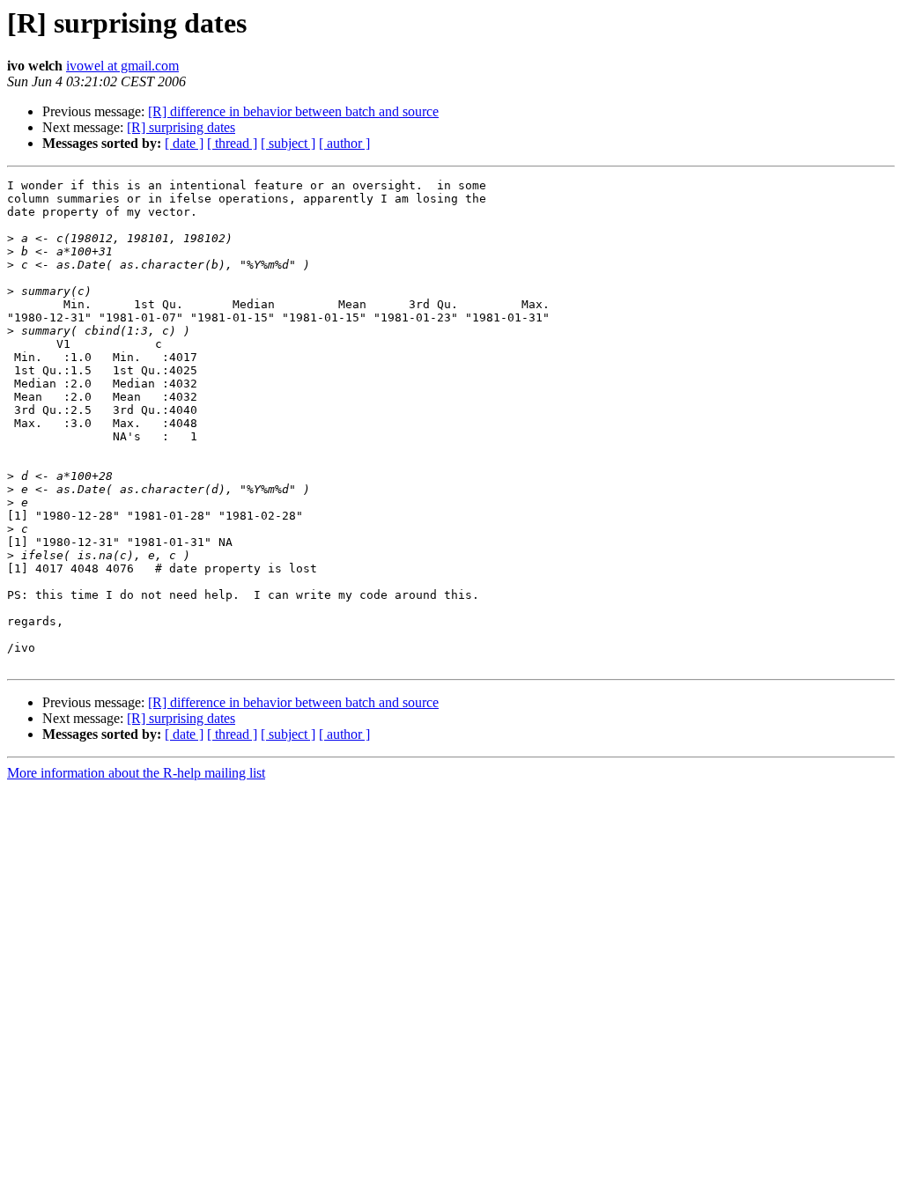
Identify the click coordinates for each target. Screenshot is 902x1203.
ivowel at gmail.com (122, 65)
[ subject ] (288, 143)
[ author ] (344, 143)
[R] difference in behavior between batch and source (293, 111)
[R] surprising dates (181, 127)
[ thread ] (232, 143)
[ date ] (184, 143)
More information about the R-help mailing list (136, 772)
